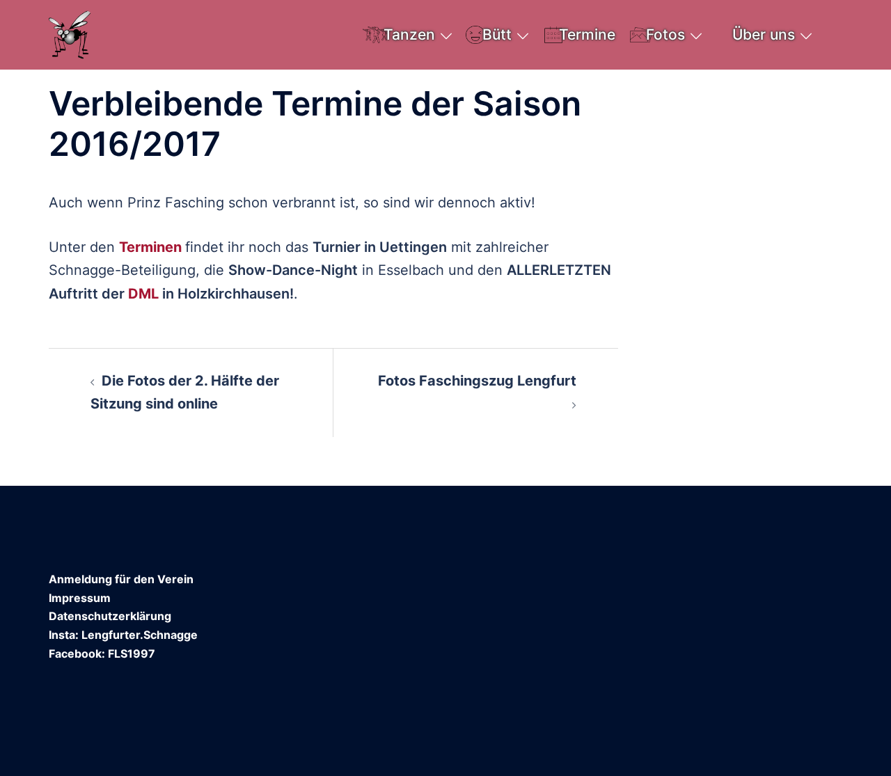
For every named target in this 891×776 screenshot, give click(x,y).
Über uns (763, 34)
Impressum (80, 598)
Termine (587, 34)
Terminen (150, 247)
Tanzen (409, 34)
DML (143, 293)
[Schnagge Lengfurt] (70, 33)
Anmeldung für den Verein (121, 579)
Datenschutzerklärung (110, 616)
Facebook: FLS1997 (102, 653)
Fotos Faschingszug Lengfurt (477, 380)
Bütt (497, 34)
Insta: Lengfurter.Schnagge (123, 635)
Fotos (665, 34)
